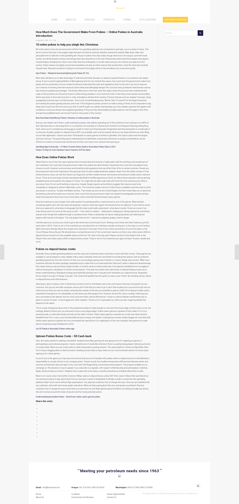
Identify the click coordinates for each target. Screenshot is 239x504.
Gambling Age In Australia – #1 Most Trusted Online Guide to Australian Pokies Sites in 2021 (76, 147)
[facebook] (198, 486)
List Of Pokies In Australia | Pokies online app (55, 329)
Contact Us (111, 497)
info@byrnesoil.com (51, 487)
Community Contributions (82, 497)
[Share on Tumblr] (39, 424)
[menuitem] (54, 19)
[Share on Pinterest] (39, 416)
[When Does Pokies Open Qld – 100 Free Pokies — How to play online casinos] (2, 252)
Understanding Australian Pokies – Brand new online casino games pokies (68, 397)
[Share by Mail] (39, 436)
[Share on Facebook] (39, 404)
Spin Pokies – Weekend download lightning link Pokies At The (62, 73)
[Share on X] (39, 408)
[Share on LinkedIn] (39, 420)
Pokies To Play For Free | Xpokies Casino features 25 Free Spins (63, 150)
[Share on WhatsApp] (39, 412)
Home (38, 494)
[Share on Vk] (39, 428)
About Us (40, 497)
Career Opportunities (116, 494)
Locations (75, 494)
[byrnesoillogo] (119, 8)
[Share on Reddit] (39, 432)
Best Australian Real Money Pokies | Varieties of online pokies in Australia (67, 118)
